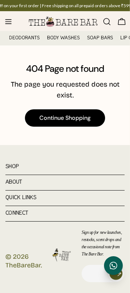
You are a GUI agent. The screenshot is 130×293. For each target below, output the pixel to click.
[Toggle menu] (8, 21)
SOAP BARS (100, 38)
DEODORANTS (24, 38)
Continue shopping (65, 118)
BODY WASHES (63, 38)
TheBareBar (23, 265)
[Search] (107, 21)
